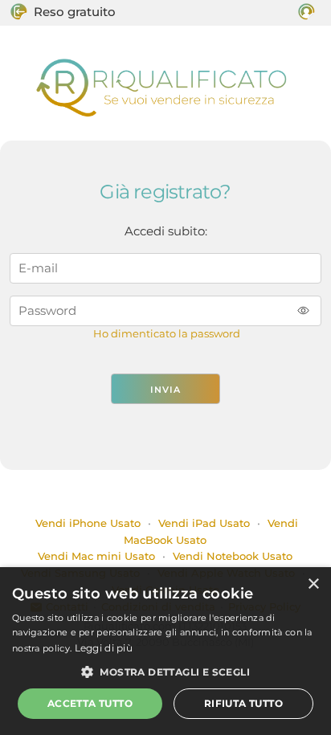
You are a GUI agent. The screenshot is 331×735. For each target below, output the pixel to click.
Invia (165, 389)
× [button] (313, 584)
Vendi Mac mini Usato (96, 555)
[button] (165, 671)
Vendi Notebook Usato (232, 555)
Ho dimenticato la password (166, 334)
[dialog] (165, 651)
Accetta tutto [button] (90, 703)
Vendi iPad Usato (204, 523)
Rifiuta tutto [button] (243, 703)
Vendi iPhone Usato (86, 523)
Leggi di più (104, 648)
